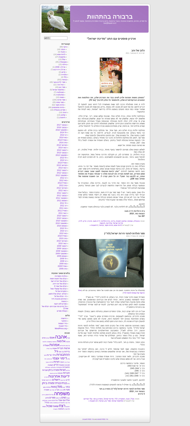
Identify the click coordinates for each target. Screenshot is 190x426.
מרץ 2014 (63, 143)
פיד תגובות (63, 326)
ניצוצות (64, 301)
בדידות (67, 351)
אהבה (61, 336)
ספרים (52, 397)
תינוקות (102, 223)
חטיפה (60, 373)
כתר (68, 387)
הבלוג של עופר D (60, 286)
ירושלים (56, 379)
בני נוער (61, 352)
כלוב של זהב (138, 50)
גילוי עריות (51, 355)
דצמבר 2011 (62, 193)
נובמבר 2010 (62, 218)
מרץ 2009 (63, 269)
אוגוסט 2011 (62, 201)
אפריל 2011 (62, 211)
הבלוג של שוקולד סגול (58, 289)
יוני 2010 (63, 231)
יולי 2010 (63, 228)
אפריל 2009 (62, 266)
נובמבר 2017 (62, 125)
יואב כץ (46, 377)
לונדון (64, 387)
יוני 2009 (63, 261)
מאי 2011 (63, 208)
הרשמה (64, 318)
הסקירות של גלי (61, 291)
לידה (80, 221)
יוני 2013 (63, 160)
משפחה (62, 393)
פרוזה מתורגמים (58, 107)
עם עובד (62, 400)
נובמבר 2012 (62, 173)
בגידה (47, 348)
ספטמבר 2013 (61, 155)
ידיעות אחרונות (59, 376)
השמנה (50, 365)
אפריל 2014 (62, 140)
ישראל (44, 380)
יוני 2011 (63, 206)
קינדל (47, 402)
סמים (57, 398)
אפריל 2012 (62, 183)
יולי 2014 (63, 132)
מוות (53, 386)
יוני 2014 (63, 135)
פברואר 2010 (62, 241)
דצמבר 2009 (62, 246)
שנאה (44, 406)
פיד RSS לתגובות (88, 419)
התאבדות (66, 367)
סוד (60, 398)
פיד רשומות (62, 323)
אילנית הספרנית (61, 276)
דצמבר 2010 (62, 216)
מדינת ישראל (118, 223)
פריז (69, 402)
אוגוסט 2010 (62, 226)
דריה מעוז (96, 221)
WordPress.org (61, 328)
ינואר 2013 (62, 168)
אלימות (61, 341)
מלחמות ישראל (117, 401)
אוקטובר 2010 (61, 221)
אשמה (54, 348)
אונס (52, 337)
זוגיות (63, 369)
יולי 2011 (63, 203)
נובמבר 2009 (62, 248)
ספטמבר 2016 (61, 130)
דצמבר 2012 (62, 170)
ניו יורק (43, 394)
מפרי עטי (52, 390)
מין (64, 390)
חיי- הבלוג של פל (60, 296)
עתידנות (109, 223)
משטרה (46, 390)
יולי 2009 (63, 259)
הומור (62, 362)
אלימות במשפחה (51, 341)
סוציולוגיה (60, 92)
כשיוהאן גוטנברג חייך (59, 299)
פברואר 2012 (62, 188)
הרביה (89, 221)
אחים (44, 338)
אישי (65, 47)
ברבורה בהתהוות (110, 16)
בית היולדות (105, 221)
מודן (59, 386)
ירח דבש (49, 380)
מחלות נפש (46, 387)
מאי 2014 (63, 138)
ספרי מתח (60, 102)
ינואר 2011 (62, 213)
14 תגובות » (93, 401)
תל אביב (67, 409)
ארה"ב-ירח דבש (59, 70)
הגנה (128, 399)
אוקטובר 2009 (61, 251)
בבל (51, 348)
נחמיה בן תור (98, 399)
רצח (62, 406)
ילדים (68, 380)
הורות (57, 361)
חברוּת (45, 370)
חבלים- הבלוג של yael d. (57, 294)
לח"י (116, 399)
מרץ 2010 (63, 238)
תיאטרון (62, 117)
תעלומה (61, 409)
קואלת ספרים (62, 311)
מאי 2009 (63, 264)
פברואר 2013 (62, 165)
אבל (68, 338)
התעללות (53, 367)
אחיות (47, 338)
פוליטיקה (55, 400)
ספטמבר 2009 (61, 254)
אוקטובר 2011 (61, 198)
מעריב (57, 390)
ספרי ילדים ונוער (59, 82)
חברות (66, 373)
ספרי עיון (107, 401)
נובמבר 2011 (62, 196)
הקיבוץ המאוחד (64, 365)
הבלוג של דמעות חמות (58, 279)
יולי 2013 (63, 158)
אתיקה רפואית (121, 221)
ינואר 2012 (62, 190)
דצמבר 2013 (62, 150)
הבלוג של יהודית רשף (59, 281)
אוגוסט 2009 (62, 256)
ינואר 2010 (62, 243)
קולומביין (55, 402)
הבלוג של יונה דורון (60, 284)
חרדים (55, 373)
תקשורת (55, 409)
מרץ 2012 (63, 185)
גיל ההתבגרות (62, 353)
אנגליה (46, 345)
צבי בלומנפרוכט (62, 402)
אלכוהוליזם (62, 345)
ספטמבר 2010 (61, 223)
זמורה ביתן (53, 370)
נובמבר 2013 (62, 153)
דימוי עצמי (59, 358)
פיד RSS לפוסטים (102, 419)
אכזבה (68, 341)
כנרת (64, 383)
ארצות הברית (63, 348)
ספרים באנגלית (59, 110)
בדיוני (113, 221)
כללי (65, 77)
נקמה (68, 398)
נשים (63, 397)
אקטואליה (63, 62)
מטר (68, 390)
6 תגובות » (94, 225)
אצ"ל (132, 399)
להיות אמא (118, 225)
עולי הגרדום (88, 399)
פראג (63, 72)
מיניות (61, 390)
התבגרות (59, 367)
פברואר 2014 (62, 145)
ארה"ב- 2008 (60, 67)
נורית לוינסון (50, 394)
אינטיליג (137, 221)
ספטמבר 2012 (61, 175)
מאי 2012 (63, 180)
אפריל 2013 (62, 163)
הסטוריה (121, 399)
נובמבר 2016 (62, 127)
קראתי (101, 225)
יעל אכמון (63, 380)
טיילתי (64, 65)
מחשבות (62, 57)
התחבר (64, 321)
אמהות (130, 221)
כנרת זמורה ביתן (51, 383)
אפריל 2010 (62, 236)
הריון (85, 221)
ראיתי (65, 112)
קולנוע (63, 115)
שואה (62, 97)
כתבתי (63, 52)
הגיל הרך (60, 85)
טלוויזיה (64, 75)
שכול (49, 406)
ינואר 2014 (62, 148)
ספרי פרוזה (61, 100)
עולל (63, 59)
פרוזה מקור (109, 225)
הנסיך (63, 49)
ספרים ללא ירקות (60, 304)
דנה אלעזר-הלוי (48, 359)
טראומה (52, 373)
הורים (51, 362)
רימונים (68, 406)
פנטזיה (50, 400)
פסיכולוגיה (60, 95)
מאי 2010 (63, 233)
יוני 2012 (63, 178)
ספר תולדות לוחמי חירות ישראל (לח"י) (124, 233)
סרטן (47, 398)
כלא (68, 383)
